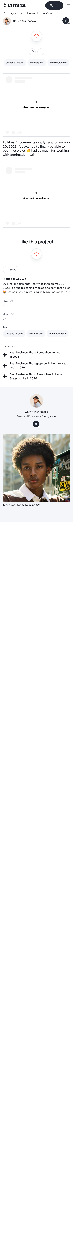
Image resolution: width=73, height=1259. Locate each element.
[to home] (14, 5)
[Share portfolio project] (40, 51)
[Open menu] (68, 5)
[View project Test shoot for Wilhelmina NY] (36, 468)
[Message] (65, 20)
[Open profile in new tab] (7, 21)
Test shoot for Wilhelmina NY (21, 505)
